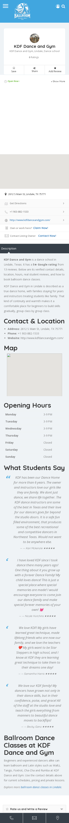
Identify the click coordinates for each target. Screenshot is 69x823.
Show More (59, 81)
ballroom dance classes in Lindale (41, 787)
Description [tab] (8, 248)
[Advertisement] (34, 120)
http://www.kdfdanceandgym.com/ (42, 338)
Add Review (55, 71)
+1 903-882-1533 (28, 333)
